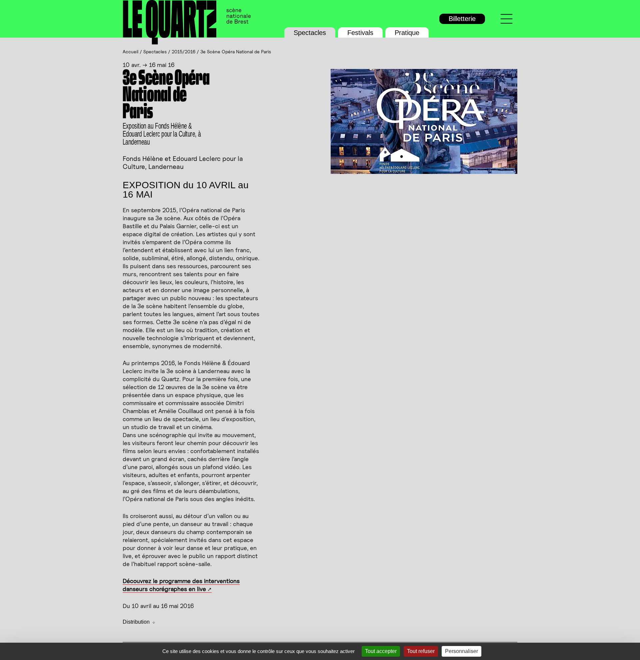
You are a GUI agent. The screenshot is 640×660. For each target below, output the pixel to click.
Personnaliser (461, 651)
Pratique (407, 32)
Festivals (360, 32)
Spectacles (310, 32)
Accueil (130, 51)
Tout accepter (381, 651)
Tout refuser (421, 651)
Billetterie (462, 18)
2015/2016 (183, 51)
